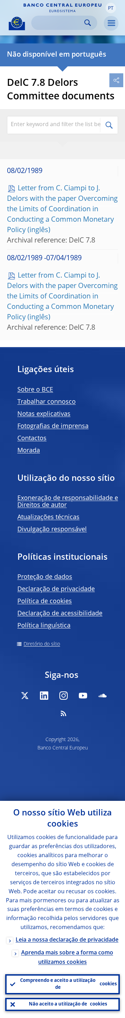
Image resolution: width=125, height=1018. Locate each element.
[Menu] (111, 23)
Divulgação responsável (52, 529)
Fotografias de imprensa (53, 426)
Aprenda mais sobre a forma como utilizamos (67, 957)
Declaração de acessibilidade (59, 613)
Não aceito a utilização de (68, 1004)
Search (87, 23)
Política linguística (43, 626)
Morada (28, 451)
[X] (24, 695)
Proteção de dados (44, 577)
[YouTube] (83, 695)
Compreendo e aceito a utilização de (68, 984)
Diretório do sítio (42, 644)
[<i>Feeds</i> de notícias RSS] (63, 713)
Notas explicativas (43, 414)
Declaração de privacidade (56, 589)
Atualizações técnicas (48, 517)
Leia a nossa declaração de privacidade (67, 940)
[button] (111, 8)
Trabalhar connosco (46, 402)
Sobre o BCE (35, 390)
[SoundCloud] (102, 695)
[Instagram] (63, 695)
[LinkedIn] (44, 695)
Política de (44, 601)
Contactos (32, 438)
